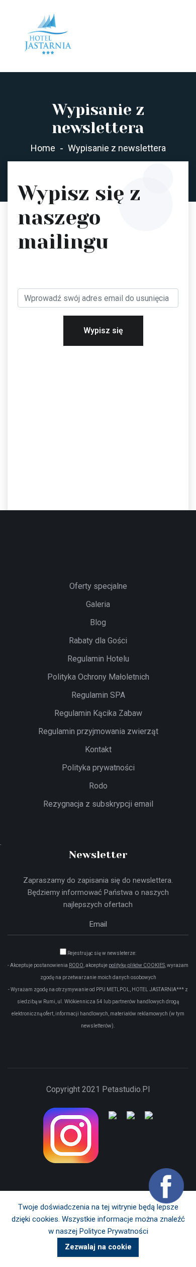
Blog (98, 622)
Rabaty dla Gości (98, 640)
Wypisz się (103, 330)
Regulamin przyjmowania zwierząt (98, 731)
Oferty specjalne (98, 586)
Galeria (98, 604)
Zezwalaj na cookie (98, 1247)
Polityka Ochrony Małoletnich (98, 677)
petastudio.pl (126, 1089)
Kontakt (98, 749)
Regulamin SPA (98, 695)
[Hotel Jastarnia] (47, 35)
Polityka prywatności (98, 767)
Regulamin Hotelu (98, 658)
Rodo (98, 786)
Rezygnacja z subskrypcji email (98, 804)
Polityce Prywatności (113, 1231)
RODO (76, 965)
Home (43, 148)
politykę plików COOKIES (137, 965)
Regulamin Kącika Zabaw (98, 713)
